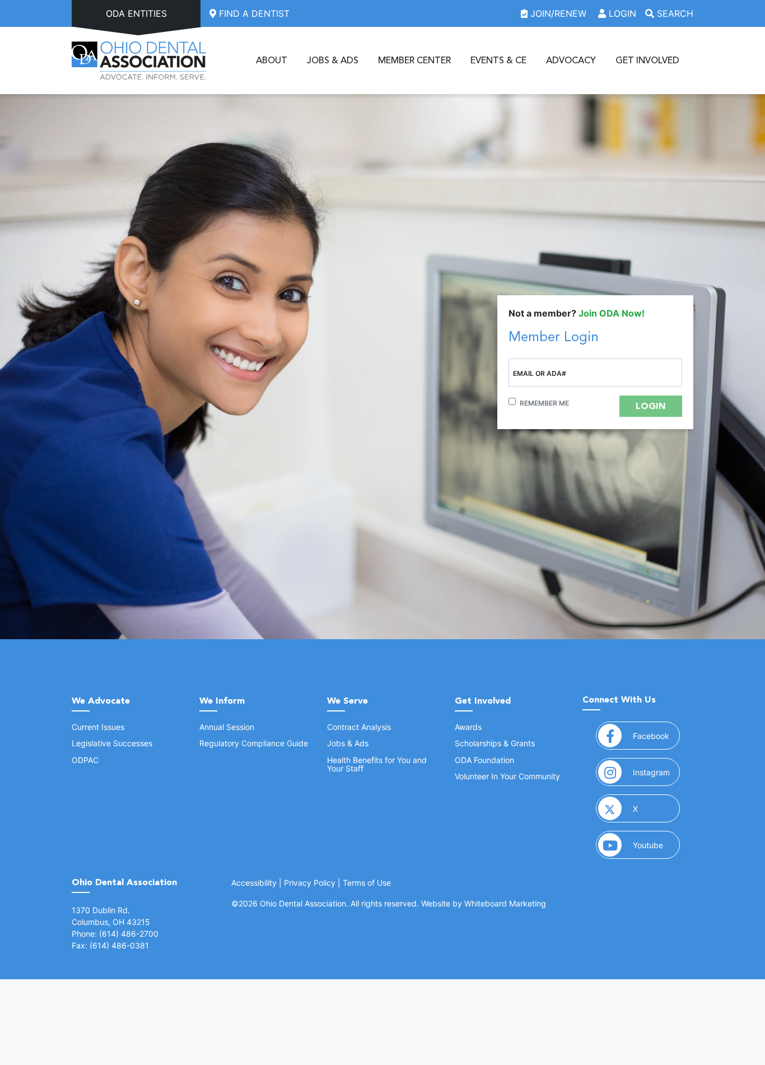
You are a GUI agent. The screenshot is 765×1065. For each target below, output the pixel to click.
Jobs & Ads (332, 60)
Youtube (656, 845)
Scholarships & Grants (495, 743)
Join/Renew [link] (558, 13)
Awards (468, 727)
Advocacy (571, 60)
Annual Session (226, 727)
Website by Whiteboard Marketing (483, 903)
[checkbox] (512, 401)
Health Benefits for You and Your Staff (377, 764)
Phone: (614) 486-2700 (115, 933)
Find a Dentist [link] (253, 13)
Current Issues (98, 727)
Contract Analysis (359, 727)
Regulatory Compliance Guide (253, 743)
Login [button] (621, 13)
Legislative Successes (112, 743)
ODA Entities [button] (136, 13)
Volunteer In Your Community (507, 776)
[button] (650, 406)
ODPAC (85, 760)
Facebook (656, 736)
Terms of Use (367, 882)
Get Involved (647, 60)
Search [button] (673, 13)
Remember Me (544, 403)
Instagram (656, 772)
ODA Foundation (484, 760)
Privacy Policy (309, 882)
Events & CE (498, 60)
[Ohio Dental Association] (139, 60)
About (271, 60)
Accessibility (254, 882)
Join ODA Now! (612, 313)
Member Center (414, 60)
